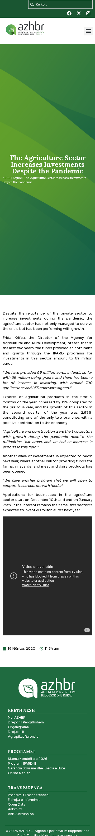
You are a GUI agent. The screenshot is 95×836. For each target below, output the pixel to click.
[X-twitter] (78, 13)
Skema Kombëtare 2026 (27, 759)
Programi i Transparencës (28, 795)
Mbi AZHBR (16, 717)
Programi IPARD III (22, 763)
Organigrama (18, 727)
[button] (88, 31)
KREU (7, 178)
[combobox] (60, 4)
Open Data (16, 804)
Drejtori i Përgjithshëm (26, 722)
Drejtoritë (16, 732)
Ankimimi (15, 809)
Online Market (19, 773)
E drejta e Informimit (24, 800)
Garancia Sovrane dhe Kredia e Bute (36, 768)
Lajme (17, 178)
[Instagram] (88, 13)
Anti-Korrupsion (21, 814)
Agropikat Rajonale (23, 736)
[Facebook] (69, 13)
